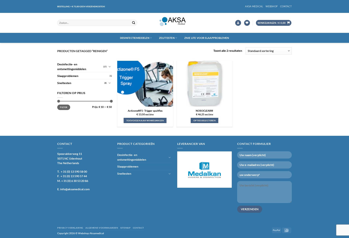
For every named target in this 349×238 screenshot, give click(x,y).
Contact (286, 6)
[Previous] (181, 169)
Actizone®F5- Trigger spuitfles (145, 110)
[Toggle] (109, 66)
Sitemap (125, 227)
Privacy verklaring (70, 227)
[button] (238, 23)
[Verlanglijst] (247, 23)
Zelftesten (167, 37)
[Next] (227, 169)
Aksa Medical (254, 6)
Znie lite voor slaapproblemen (206, 37)
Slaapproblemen (67, 76)
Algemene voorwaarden (101, 227)
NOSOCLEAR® (204, 110)
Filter (63, 107)
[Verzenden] (134, 23)
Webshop (272, 6)
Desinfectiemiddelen (134, 37)
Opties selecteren (204, 120)
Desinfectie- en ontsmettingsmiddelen (71, 66)
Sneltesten (64, 83)
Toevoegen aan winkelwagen (145, 120)
